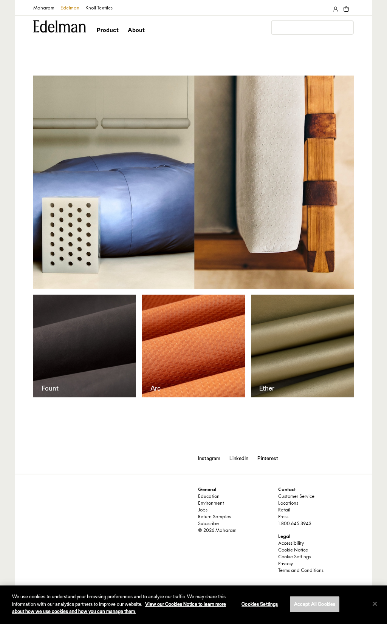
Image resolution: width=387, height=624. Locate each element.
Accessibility (291, 543)
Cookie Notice (293, 550)
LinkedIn (238, 458)
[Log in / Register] (335, 7)
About (136, 30)
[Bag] (345, 7)
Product (108, 30)
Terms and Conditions (301, 570)
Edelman (69, 8)
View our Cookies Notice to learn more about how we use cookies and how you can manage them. (119, 608)
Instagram (209, 458)
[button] (108, 36)
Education (209, 496)
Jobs (202, 510)
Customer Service (296, 496)
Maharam (43, 8)
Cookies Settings (259, 604)
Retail (284, 510)
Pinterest (267, 458)
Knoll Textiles (99, 8)
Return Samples (214, 517)
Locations (288, 503)
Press (283, 517)
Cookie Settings (294, 557)
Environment (211, 503)
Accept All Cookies (314, 604)
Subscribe (208, 524)
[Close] (375, 604)
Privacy (285, 564)
